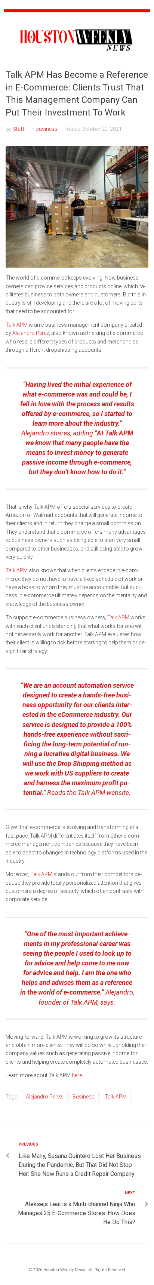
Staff (18, 129)
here (77, 1075)
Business (47, 129)
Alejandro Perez (30, 333)
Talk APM (17, 325)
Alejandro (119, 992)
